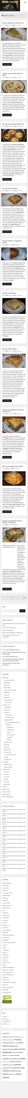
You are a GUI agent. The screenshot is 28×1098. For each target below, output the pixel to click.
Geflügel (9, 727)
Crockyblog (4, 900)
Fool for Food (5, 920)
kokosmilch (14, 1052)
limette (12, 1055)
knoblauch (6, 1052)
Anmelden (4, 1016)
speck (11, 1068)
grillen (20, 1043)
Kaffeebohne (5, 932)
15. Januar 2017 (10, 413)
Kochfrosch (5, 945)
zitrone (18, 1074)
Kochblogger (5, 940)
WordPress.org (5, 1024)
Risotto (5, 747)
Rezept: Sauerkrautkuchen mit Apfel (12, 74)
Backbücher (6, 764)
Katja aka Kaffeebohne (7, 659)
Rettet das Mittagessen (7, 974)
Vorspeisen (6, 707)
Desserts (6, 752)
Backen (4, 677)
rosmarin (19, 1061)
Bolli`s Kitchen (5, 885)
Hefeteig (6, 682)
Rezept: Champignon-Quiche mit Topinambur (13, 410)
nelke (14, 1059)
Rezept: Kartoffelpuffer (7, 630)
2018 (3, 818)
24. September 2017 (11, 190)
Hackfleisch (9, 729)
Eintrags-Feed (5, 1019)
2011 (3, 847)
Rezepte (4, 705)
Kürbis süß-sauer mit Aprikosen (12, 173)
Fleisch (6, 724)
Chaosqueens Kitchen (7, 893)
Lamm (8, 732)
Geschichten (5, 791)
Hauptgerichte (7, 719)
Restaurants (5, 789)
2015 (3, 830)
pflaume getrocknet (5, 1061)
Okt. (24, 813)
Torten (5, 695)
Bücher (4, 762)
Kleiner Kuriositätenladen (8, 935)
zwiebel (5, 1077)
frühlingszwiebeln (7, 1043)
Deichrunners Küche (7, 905)
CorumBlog (4, 898)
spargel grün (6, 1068)
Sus (3, 656)
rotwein (5, 1065)
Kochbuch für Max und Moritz (9, 942)
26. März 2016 (10, 524)
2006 (3, 868)
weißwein (6, 1071)
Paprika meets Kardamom (8, 969)
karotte (22, 1049)
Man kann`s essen (6, 962)
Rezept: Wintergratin (9, 349)
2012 (3, 843)
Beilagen (6, 749)
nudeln (18, 1059)
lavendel (8, 1055)
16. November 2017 (11, 126)
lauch (4, 1055)
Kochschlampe (5, 950)
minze (10, 1059)
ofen (23, 1058)
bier (14, 1037)
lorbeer (17, 1055)
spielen (5, 781)
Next (24, 597)
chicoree (4, 1040)
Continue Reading (7, 65)
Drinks (3, 786)
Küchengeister (5, 955)
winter (5, 1074)
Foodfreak (4, 922)
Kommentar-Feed (6, 1021)
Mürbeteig (6, 687)
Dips (5, 757)
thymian (16, 1068)
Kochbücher (6, 767)
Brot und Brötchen (8, 680)
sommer (17, 1064)
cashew (22, 1037)
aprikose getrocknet (7, 1037)
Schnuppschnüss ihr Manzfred (9, 982)
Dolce (3, 910)
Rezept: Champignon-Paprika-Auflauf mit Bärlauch (12, 521)
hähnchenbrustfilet (8, 1049)
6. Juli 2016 (9, 468)
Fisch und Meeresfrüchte (11, 722)
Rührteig (6, 692)
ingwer (16, 1049)
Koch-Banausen (6, 937)
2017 (3, 822)
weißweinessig (15, 1071)
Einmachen (6, 759)
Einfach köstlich (5, 915)
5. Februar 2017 (10, 351)
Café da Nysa (5, 890)
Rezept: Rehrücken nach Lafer (12, 649)
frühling (18, 1039)
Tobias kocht (5, 984)
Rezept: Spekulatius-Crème (11, 656)
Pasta (5, 744)
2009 (3, 855)
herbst (5, 1046)
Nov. (3, 811)
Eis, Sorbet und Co (9, 754)
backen (5, 772)
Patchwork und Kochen (7, 972)
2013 (3, 839)
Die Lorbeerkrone (6, 907)
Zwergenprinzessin (7, 992)
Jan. (6, 818)
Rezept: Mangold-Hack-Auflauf (12, 466)
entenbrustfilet (11, 1039)
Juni (16, 809)
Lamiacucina (5, 960)
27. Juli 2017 (9, 244)
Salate (5, 712)
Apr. (12, 809)
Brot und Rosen (5, 888)
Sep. (22, 809)
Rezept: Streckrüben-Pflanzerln (13, 124)
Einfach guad (5, 912)
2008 (3, 860)
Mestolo (4, 964)
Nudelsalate (8, 715)
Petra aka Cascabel (6, 663)
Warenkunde (5, 794)
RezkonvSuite (5, 977)
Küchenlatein (5, 957)
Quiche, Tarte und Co (8, 690)
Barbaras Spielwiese (6, 883)
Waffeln (5, 697)
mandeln (5, 1059)
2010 (3, 851)
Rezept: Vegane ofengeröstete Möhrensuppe (12, 632)
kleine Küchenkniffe (6, 796)
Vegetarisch (6, 742)
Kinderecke (5, 769)
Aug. (20, 809)
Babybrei (6, 784)
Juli (18, 809)
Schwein (9, 737)
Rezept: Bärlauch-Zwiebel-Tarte (13, 23)
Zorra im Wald (5, 989)
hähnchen (15, 1046)
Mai (14, 809)
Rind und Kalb (10, 734)
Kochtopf (4, 952)
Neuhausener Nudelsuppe (8, 967)
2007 (3, 864)
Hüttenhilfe (5, 927)
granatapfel (15, 1042)
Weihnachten (7, 700)
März (10, 809)
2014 (3, 834)
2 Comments (17, 524)
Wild (8, 739)
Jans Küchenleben (6, 930)
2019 (3, 813)
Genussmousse (5, 925)
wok (9, 1074)
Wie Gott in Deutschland (8, 987)
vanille (22, 1068)
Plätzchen (7, 702)
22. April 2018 (10, 25)
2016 (3, 826)
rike (5, 25)
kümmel (20, 1052)
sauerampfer (11, 1064)
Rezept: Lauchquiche (9, 293)
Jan (9, 446)
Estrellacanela (5, 917)
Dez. (5, 815)
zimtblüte (13, 1074)
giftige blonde (18, 578)
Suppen (5, 710)
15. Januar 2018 (10, 77)
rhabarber (13, 1061)
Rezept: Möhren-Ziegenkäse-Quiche (12, 241)
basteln (5, 774)
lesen (5, 779)
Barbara (4, 652)
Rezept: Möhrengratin (10, 188)
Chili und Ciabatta (6, 895)
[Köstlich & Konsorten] (7, 1003)
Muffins (5, 685)
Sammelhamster (6, 979)
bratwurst (17, 1037)
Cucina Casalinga (6, 902)
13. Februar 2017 (10, 295)
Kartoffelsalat (8, 717)
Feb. (8, 809)
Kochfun (4, 947)
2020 (3, 809)
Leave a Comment (17, 25)
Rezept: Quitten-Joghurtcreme (9, 627)
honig (10, 1046)
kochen (5, 777)
